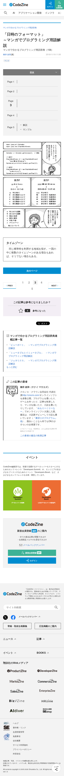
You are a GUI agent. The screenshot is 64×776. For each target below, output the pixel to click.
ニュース (8, 639)
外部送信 (16, 753)
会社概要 (16, 740)
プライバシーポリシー (22, 749)
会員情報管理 (18, 731)
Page (10, 81)
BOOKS (41, 652)
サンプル (27, 129)
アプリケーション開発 (30, 12)
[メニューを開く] (4, 4)
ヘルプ (15, 723)
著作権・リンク (19, 727)
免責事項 (16, 736)
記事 (39, 639)
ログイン (33, 560)
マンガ (6, 61)
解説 (25, 124)
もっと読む (11, 366)
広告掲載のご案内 (48, 626)
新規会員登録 (33, 552)
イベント (8, 652)
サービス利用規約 (20, 745)
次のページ (32, 270)
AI (14, 12)
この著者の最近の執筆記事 (33, 435)
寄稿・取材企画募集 (17, 626)
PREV (10, 285)
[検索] (5, 13)
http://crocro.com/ (31, 395)
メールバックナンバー (34, 544)
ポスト (44, 323)
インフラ (49, 12)
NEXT (53, 285)
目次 (32, 72)
